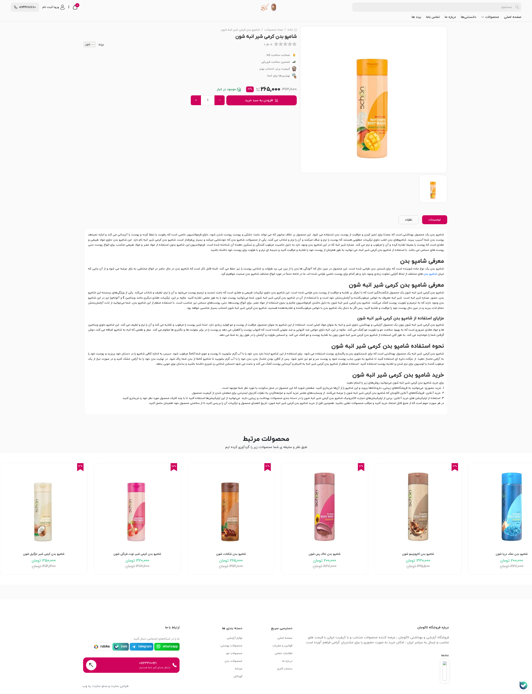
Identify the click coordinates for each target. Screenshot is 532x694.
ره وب (86, 686)
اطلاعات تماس (283, 653)
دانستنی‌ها (468, 17)
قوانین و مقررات (282, 646)
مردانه (238, 669)
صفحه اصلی (512, 17)
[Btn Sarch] (517, 7)
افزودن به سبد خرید (259, 100)
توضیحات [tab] (435, 220)
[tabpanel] (266, 321)
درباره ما (450, 17)
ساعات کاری (284, 669)
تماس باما (433, 17)
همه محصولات (273, 30)
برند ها (416, 17)
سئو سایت (99, 686)
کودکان (238, 676)
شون (87, 44)
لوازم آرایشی (234, 638)
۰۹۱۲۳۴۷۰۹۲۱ (147, 663)
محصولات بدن (233, 661)
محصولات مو (234, 653)
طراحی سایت (120, 686)
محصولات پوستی (231, 646)
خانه (290, 30)
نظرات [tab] (408, 220)
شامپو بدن (430, 274)
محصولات (492, 17)
